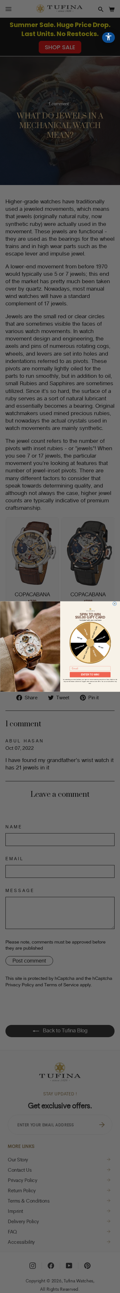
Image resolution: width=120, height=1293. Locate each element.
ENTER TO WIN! (90, 674)
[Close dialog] (114, 604)
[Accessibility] (108, 37)
